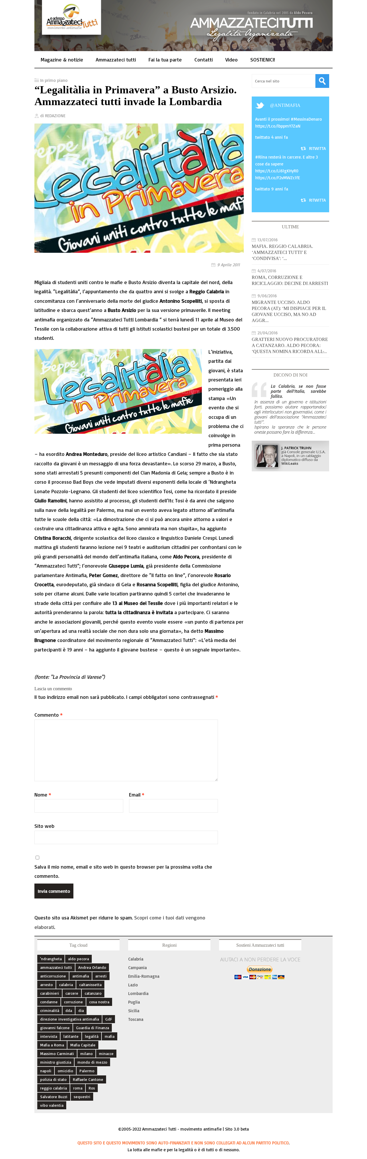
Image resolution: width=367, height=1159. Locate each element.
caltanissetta (90, 984)
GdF (108, 1019)
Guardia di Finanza (92, 1027)
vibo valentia (51, 1105)
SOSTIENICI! (262, 59)
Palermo (86, 1070)
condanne (49, 1001)
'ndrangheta (51, 958)
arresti (101, 975)
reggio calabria (53, 1087)
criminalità (49, 1010)
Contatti (203, 59)
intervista (48, 1036)
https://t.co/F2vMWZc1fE (277, 177)
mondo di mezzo (92, 1062)
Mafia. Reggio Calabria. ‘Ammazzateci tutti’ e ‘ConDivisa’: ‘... (282, 252)
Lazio (133, 985)
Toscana (135, 1019)
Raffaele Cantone (88, 1079)
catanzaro (93, 993)
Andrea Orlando (92, 967)
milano (86, 1053)
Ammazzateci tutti (116, 59)
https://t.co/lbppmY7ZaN (277, 126)
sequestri (82, 1096)
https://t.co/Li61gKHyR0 (276, 170)
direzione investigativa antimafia (69, 1019)
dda (68, 1010)
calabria (66, 984)
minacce (106, 1053)
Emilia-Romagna (143, 976)
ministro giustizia (55, 1062)
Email (136, 794)
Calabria (135, 959)
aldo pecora (78, 958)
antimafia (287, 105)
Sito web (44, 826)
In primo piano (54, 80)
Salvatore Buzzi (53, 1096)
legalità (91, 1036)
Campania (137, 967)
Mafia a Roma (52, 1044)
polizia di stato (53, 1079)
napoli (45, 1070)
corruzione (73, 1001)
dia (81, 1010)
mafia (109, 1036)
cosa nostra (99, 1001)
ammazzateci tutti (56, 967)
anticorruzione (53, 975)
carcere (71, 993)
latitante (71, 1036)
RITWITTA (317, 148)
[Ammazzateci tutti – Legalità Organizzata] (183, 45)
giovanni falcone (55, 1027)
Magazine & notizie (62, 59)
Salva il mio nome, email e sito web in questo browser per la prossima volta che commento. (123, 871)
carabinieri (49, 993)
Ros (92, 1087)
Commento (48, 714)
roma (77, 1087)
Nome (42, 794)
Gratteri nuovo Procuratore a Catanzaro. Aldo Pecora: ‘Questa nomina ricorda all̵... (290, 345)
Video (231, 59)
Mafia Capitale (82, 1044)
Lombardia (138, 993)
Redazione (55, 115)
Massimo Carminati (57, 1053)
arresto (46, 984)
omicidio (65, 1070)
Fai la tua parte (165, 59)
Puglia (134, 1002)
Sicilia (133, 1010)
